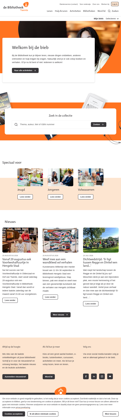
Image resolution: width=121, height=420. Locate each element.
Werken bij (105, 4)
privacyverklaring (23, 407)
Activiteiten (75, 11)
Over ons (96, 4)
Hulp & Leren (61, 11)
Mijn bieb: (99, 18)
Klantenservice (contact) (69, 4)
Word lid (101, 11)
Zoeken (115, 11)
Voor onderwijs (85, 4)
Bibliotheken (89, 11)
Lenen (50, 11)
